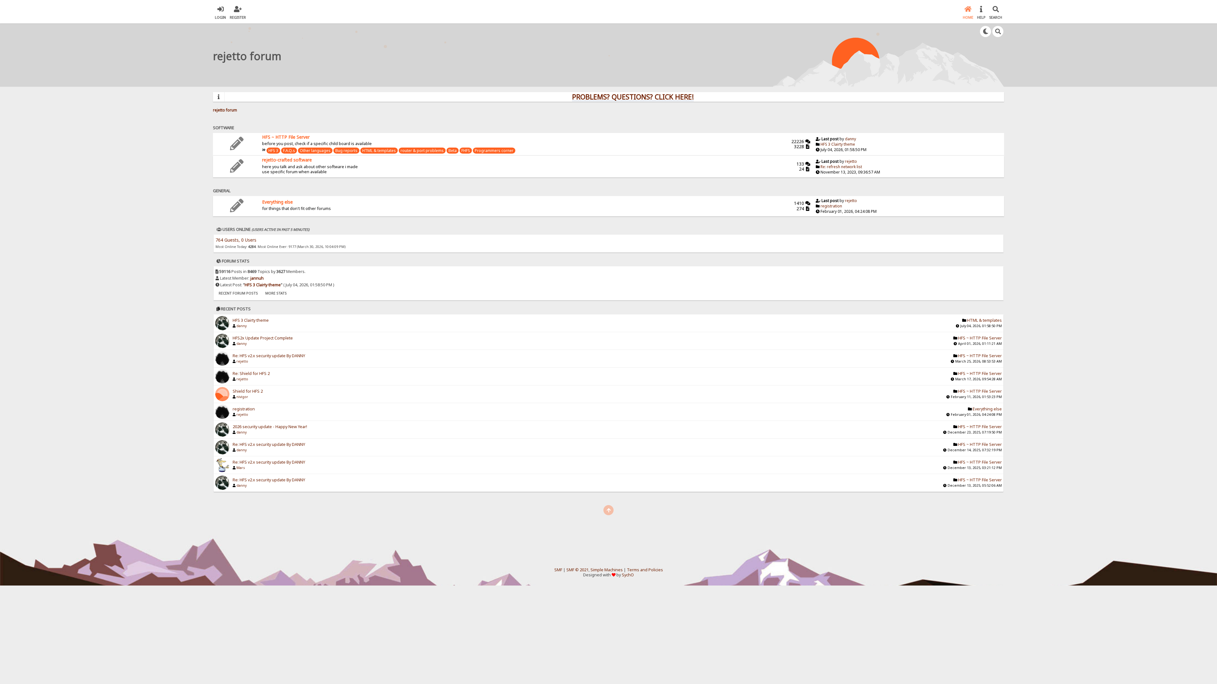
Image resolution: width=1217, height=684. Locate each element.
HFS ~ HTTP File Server (286, 137)
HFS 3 (273, 150)
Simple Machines (606, 570)
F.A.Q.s (289, 150)
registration (831, 206)
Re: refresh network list (841, 166)
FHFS (465, 150)
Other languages (315, 150)
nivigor (242, 397)
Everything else (277, 202)
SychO (628, 575)
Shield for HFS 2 (248, 391)
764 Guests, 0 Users (236, 240)
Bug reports (346, 150)
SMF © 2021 (577, 570)
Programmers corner (494, 150)
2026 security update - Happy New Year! (270, 426)
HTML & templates (379, 150)
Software (223, 127)
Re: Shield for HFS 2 (251, 373)
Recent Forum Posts (238, 293)
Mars (240, 468)
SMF (558, 570)
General (221, 190)
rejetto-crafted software (287, 160)
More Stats (276, 293)
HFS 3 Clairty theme (838, 144)
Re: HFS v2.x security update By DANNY (269, 355)
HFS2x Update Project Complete (263, 338)
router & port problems (422, 150)
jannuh (257, 278)
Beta (452, 150)
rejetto (851, 161)
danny (850, 139)
